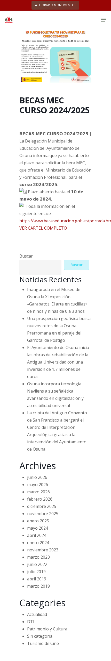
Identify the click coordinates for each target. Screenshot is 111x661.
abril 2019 (36, 579)
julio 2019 (36, 571)
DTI (30, 621)
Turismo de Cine (43, 643)
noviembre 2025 (42, 513)
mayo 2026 (37, 484)
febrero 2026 (39, 499)
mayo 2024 (37, 528)
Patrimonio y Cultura (47, 629)
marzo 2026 (38, 492)
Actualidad (37, 614)
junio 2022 (37, 564)
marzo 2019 (38, 586)
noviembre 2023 (42, 550)
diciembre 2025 (41, 506)
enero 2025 (38, 521)
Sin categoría (39, 636)
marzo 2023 (38, 557)
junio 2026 (37, 477)
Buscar (26, 256)
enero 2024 (38, 542)
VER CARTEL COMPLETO (43, 228)
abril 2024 (36, 535)
